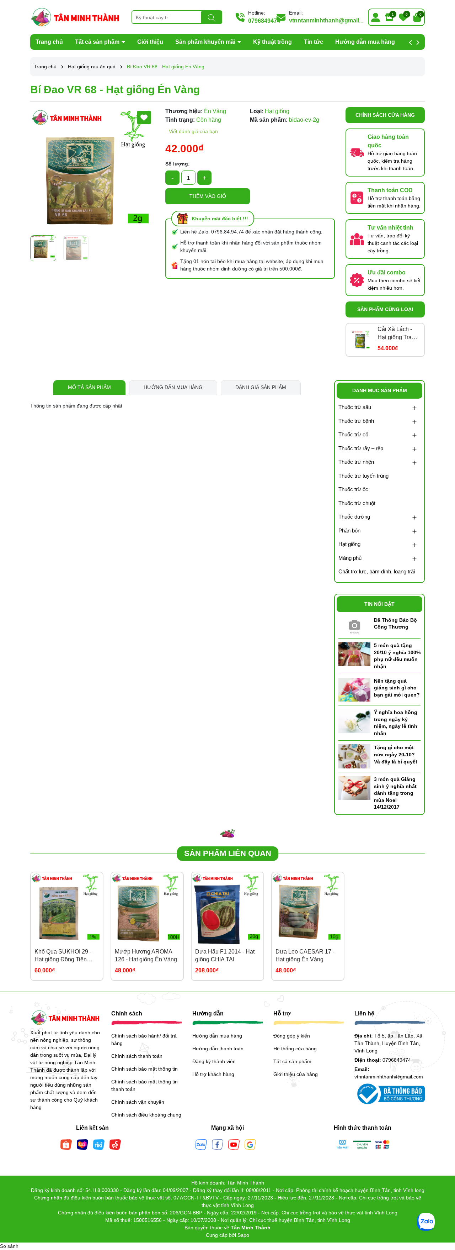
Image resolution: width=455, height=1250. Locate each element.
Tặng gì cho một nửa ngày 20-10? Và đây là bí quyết (395, 754)
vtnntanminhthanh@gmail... (326, 20)
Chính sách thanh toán (136, 1056)
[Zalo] (201, 1144)
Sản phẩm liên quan (227, 853)
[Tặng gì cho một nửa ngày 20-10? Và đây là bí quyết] (354, 756)
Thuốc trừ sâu (354, 407)
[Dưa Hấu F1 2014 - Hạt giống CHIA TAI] (227, 908)
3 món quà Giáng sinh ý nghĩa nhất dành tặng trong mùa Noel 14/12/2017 (395, 793)
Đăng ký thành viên (214, 1061)
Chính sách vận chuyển (137, 1102)
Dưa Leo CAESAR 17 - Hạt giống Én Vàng (304, 955)
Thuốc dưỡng (354, 517)
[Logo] (75, 17)
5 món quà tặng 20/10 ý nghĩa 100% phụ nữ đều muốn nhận (397, 655)
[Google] (250, 1144)
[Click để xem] (92, 169)
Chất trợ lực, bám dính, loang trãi (376, 571)
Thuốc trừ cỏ (353, 434)
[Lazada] (82, 1144)
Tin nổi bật (379, 604)
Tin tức (313, 42)
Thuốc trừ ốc (353, 489)
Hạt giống (349, 544)
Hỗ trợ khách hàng (213, 1074)
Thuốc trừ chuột (356, 503)
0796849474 (264, 21)
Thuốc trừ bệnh (356, 421)
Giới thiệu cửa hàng (295, 1074)
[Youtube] (234, 1144)
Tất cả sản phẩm (98, 42)
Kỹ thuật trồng (272, 42)
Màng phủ (350, 558)
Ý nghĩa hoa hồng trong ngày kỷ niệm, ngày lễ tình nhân (395, 722)
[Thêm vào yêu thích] (144, 117)
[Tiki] (99, 1144)
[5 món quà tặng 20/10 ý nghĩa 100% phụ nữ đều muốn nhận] (354, 654)
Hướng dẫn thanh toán (217, 1048)
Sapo (243, 1235)
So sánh (9, 1246)
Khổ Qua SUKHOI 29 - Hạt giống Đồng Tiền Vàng (62, 956)
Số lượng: (177, 164)
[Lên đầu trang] (441, 1207)
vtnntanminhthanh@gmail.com (388, 1077)
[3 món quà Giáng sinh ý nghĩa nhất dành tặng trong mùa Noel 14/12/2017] (354, 787)
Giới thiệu (150, 42)
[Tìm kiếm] (211, 17)
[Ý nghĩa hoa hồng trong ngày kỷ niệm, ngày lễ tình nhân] (354, 720)
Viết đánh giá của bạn (193, 131)
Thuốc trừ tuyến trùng (363, 476)
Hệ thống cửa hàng (295, 1048)
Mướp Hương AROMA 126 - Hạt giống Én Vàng (146, 955)
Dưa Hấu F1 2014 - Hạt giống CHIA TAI (225, 955)
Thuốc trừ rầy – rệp (360, 448)
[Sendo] (115, 1144)
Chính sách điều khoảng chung (146, 1115)
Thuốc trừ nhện (356, 462)
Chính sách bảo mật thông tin (144, 1069)
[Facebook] (217, 1144)
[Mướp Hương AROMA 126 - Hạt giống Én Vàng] (147, 908)
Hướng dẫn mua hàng (365, 42)
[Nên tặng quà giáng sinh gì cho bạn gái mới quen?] (354, 689)
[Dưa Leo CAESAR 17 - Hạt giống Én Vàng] (308, 908)
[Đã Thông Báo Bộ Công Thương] (354, 625)
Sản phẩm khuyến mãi (206, 42)
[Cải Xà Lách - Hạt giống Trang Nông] (361, 339)
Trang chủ (49, 42)
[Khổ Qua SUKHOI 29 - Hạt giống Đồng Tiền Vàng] (67, 908)
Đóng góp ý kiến (291, 1036)
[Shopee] (66, 1144)
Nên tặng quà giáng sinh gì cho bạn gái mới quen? (397, 688)
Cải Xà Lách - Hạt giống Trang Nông (398, 333)
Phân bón (349, 530)
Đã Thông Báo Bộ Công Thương (395, 623)
